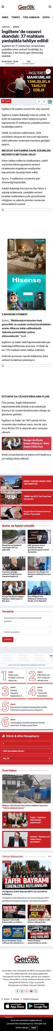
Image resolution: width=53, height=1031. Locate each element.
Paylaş (7, 101)
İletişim (16, 999)
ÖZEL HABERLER (31, 17)
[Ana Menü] (3, 7)
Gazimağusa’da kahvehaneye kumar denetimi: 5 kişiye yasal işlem (27, 724)
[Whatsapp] (36, 991)
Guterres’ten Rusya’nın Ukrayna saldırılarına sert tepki (39, 574)
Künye (6, 999)
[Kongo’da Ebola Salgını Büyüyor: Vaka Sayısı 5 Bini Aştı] (13, 588)
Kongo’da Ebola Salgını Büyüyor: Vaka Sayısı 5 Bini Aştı (13, 599)
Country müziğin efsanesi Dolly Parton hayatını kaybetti (12, 574)
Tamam (33, 1028)
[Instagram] (26, 991)
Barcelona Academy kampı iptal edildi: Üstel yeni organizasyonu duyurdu (28, 708)
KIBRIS (5, 17)
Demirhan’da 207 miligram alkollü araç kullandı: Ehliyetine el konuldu (43, 678)
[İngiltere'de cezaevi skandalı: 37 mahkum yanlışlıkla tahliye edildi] (26, 82)
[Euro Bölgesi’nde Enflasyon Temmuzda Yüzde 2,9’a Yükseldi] (39, 588)
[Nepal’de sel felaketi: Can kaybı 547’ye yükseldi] (13, 537)
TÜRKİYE (15, 17)
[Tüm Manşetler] (49, 857)
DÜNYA (46, 17)
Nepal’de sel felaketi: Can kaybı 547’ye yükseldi (12, 548)
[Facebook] (17, 991)
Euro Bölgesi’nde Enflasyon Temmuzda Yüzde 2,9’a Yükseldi (37, 599)
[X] (22, 991)
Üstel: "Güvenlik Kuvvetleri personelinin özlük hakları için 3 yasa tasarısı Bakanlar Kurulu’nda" (43, 693)
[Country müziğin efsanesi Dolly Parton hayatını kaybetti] (13, 563)
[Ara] (50, 7)
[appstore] (15, 1007)
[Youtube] (31, 991)
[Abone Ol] (50, 102)
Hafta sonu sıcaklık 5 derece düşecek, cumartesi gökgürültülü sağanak (16, 678)
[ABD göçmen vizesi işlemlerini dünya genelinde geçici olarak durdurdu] (39, 537)
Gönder (8, 639)
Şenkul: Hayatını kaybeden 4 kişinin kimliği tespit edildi (16, 693)
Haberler (6, 27)
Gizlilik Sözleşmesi (30, 999)
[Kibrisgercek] (26, 7)
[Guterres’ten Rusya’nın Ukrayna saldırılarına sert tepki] (39, 563)
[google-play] (38, 1007)
